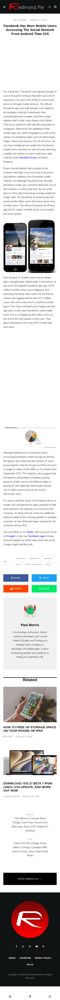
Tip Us (30, 965)
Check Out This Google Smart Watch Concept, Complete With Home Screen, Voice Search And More (30, 847)
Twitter (29, 531)
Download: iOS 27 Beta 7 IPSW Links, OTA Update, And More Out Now (27, 787)
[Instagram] (29, 946)
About (12, 958)
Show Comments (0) (28, 879)
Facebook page (36, 536)
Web (48, 564)
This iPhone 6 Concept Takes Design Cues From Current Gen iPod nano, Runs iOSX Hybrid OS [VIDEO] (30, 822)
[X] (23, 946)
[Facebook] (16, 946)
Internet (49, 558)
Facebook (35, 558)
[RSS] (43, 946)
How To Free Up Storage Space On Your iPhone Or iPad (29, 729)
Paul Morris (20, 20)
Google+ (11, 536)
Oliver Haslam (11, 796)
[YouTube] (36, 946)
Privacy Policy (43, 958)
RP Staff (8, 736)
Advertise (25, 958)
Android (21, 558)
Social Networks (33, 564)
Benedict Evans (28, 157)
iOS (19, 564)
